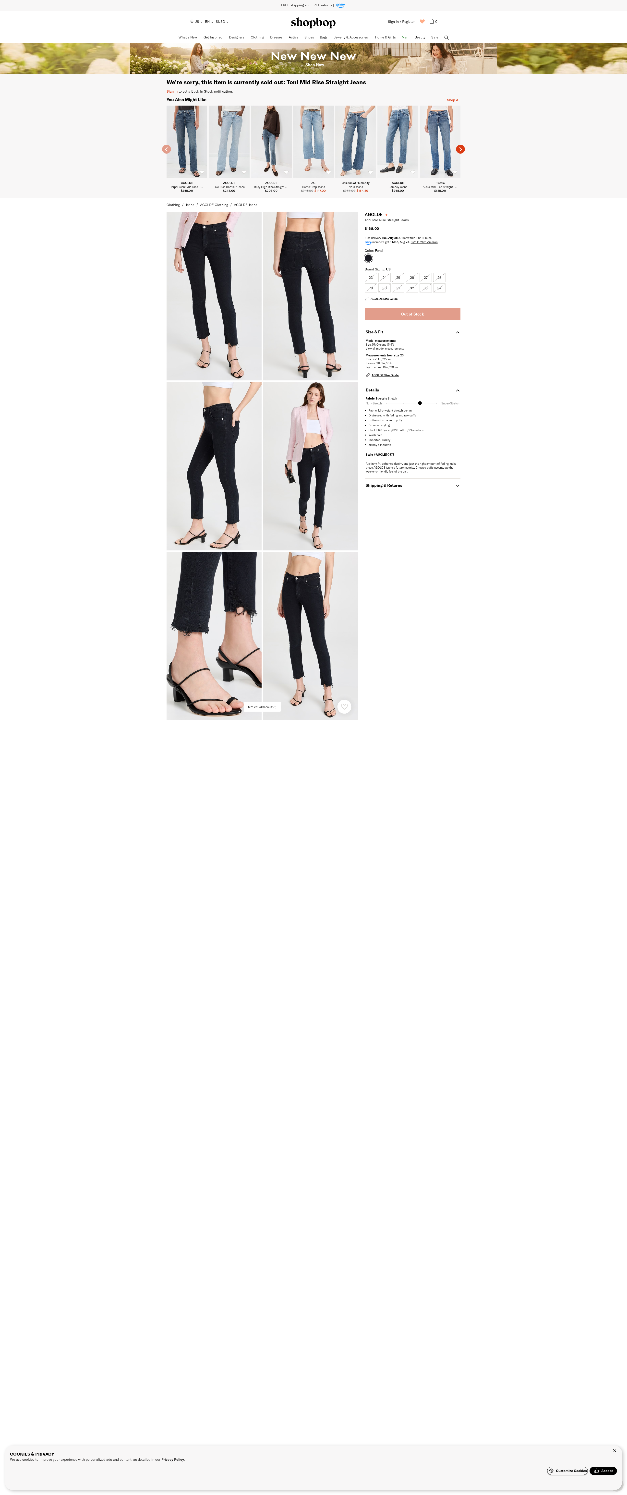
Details (372, 390)
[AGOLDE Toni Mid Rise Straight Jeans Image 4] (214, 636)
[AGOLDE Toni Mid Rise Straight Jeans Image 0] (214, 296)
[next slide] (460, 149)
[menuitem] (197, 21)
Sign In (172, 91)
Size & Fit (374, 331)
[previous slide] (166, 149)
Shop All (453, 100)
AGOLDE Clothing (214, 205)
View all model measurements (385, 348)
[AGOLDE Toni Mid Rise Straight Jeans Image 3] (310, 466)
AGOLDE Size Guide (384, 298)
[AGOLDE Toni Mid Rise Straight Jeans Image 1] (310, 296)
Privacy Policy (172, 1459)
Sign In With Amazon (424, 241)
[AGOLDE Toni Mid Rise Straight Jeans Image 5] (310, 636)
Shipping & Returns (384, 485)
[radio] (371, 277)
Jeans (190, 205)
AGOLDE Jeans (245, 205)
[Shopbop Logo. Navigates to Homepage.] (313, 22)
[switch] (201, 172)
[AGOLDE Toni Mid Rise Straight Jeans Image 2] (214, 466)
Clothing (173, 205)
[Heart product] (344, 706)
